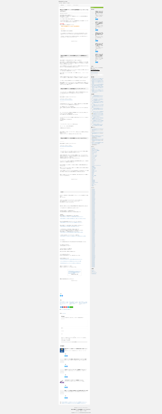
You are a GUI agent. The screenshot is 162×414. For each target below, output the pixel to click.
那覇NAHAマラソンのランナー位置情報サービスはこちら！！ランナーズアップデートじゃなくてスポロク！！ (97, 115)
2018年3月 (93, 240)
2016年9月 (93, 258)
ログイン (93, 270)
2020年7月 (93, 214)
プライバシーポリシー (85, 407)
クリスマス (93, 158)
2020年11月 (93, 213)
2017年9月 (93, 247)
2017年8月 (93, 248)
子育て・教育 (94, 168)
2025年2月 (93, 197)
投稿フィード (94, 271)
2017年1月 (93, 254)
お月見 (93, 153)
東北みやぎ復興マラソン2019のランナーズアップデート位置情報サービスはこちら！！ (64, 303)
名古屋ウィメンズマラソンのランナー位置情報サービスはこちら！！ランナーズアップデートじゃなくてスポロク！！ (97, 118)
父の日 (93, 176)
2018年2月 (93, 241)
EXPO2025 (93, 148)
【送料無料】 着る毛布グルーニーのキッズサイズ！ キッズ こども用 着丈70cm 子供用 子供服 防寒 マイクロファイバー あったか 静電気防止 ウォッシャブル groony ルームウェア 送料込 (74, 272)
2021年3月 (93, 208)
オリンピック (94, 157)
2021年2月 (93, 209)
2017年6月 (93, 249)
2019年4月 (93, 225)
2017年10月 (93, 246)
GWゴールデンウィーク (95, 149)
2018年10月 (93, 232)
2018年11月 (93, 231)
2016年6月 (93, 262)
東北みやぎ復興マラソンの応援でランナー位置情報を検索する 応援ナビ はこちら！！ (71, 216)
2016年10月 (93, 257)
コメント (62, 318)
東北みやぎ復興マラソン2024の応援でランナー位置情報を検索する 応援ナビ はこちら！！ (83, 303)
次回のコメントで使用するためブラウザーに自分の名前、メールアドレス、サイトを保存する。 (74, 337)
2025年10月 (93, 193)
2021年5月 (93, 207)
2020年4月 (93, 216)
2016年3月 (93, 265)
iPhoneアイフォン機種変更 (95, 150)
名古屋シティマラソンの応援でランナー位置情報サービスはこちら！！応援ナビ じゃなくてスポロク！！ (99, 55)
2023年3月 (93, 200)
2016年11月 (93, 256)
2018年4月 (93, 239)
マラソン (62, 309)
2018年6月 (93, 237)
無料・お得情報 (94, 175)
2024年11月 (93, 198)
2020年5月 (93, 215)
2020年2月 (93, 217)
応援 (64, 309)
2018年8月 (93, 234)
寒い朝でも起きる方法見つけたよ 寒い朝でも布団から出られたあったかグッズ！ (71, 259)
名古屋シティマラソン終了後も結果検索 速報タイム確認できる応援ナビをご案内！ (99, 34)
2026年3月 (93, 189)
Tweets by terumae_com (94, 72)
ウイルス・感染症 (94, 156)
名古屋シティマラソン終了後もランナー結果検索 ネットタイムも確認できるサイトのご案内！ (99, 23)
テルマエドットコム (63, 1)
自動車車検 (93, 181)
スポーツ (93, 161)
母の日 (93, 174)
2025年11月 (93, 192)
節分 (92, 177)
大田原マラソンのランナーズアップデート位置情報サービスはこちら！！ (76, 369)
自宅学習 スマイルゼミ (95, 182)
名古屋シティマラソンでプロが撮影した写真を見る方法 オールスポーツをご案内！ (99, 12)
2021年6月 (93, 206)
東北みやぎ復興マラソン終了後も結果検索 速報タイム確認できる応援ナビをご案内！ (71, 232)
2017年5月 (93, 250)
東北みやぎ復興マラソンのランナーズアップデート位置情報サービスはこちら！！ (71, 222)
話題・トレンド (94, 184)
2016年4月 (93, 264)
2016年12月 (93, 255)
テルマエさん (64, 313)
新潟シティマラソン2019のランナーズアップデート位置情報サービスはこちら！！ (74, 403)
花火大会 (93, 183)
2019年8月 (93, 222)
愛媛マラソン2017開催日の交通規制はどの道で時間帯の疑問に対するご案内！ (77, 390)
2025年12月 (93, 191)
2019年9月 (93, 221)
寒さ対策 (93, 169)
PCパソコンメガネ (94, 151)
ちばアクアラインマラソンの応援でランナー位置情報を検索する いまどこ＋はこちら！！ (97, 102)
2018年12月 (93, 230)
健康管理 (93, 166)
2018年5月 (93, 238)
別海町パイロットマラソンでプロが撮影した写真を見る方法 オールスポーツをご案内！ (97, 105)
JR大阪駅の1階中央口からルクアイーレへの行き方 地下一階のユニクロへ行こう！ (97, 96)
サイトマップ (94, 160)
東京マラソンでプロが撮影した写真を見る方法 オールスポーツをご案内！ (76, 359)
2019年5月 (93, 224)
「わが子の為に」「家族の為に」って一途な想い (81, 410)
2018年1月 (93, 242)
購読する (93, 7)
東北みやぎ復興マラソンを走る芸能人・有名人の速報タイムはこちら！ (69, 226)
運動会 (93, 185)
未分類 (93, 173)
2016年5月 (93, 263)
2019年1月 (93, 229)
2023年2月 (93, 201)
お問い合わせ (75, 407)
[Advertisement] (74, 47)
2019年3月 (93, 226)
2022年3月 (93, 205)
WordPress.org (94, 273)
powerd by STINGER (88, 412)
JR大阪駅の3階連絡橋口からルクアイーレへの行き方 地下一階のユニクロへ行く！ (97, 109)
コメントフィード (94, 272)
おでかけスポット (94, 152)
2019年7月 (93, 223)
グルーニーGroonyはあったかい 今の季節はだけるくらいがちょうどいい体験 (70, 261)
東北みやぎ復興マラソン (68, 309)
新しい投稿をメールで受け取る (66, 340)
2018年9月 (93, 233)
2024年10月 (93, 199)
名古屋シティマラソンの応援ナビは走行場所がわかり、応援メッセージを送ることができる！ (99, 44)
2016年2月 (93, 266)
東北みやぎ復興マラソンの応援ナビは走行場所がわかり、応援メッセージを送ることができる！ (73, 218)
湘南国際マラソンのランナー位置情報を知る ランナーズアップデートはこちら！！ (97, 121)
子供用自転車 (94, 167)
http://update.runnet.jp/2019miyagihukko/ (66, 99)
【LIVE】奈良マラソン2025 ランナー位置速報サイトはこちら (74, 380)
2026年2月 (93, 190)
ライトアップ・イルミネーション (96, 165)
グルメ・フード (94, 159)
